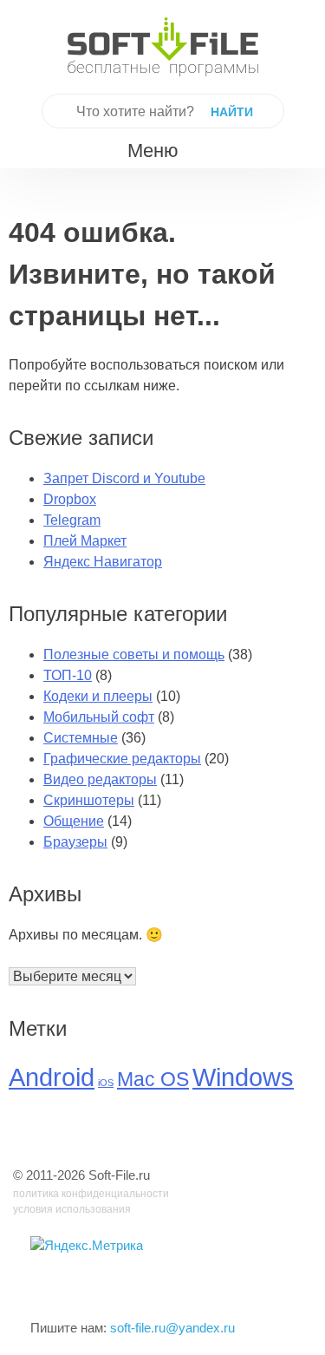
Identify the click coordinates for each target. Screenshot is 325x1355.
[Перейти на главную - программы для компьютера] (163, 46)
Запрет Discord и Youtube (124, 478)
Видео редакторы (100, 779)
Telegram (72, 520)
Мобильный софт (98, 717)
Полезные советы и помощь (133, 654)
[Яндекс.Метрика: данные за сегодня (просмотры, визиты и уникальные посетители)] (86, 1246)
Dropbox (69, 499)
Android (51, 1077)
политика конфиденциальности (91, 1194)
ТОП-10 (67, 675)
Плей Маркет (85, 540)
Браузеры (75, 842)
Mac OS (153, 1079)
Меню (153, 150)
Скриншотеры (88, 800)
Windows (243, 1077)
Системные (80, 737)
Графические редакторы (122, 758)
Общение (73, 821)
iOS (106, 1082)
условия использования (72, 1209)
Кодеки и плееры (98, 696)
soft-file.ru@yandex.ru (172, 1327)
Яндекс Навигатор (102, 561)
